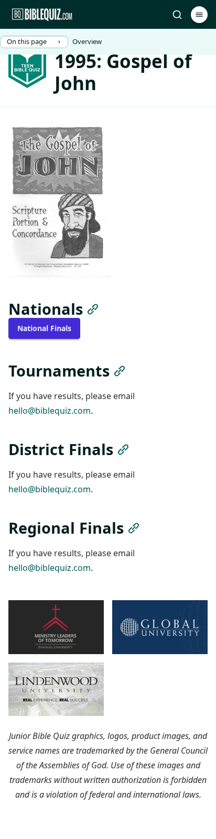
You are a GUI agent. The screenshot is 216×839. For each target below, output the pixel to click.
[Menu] (199, 14)
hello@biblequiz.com (49, 410)
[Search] (177, 14)
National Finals (44, 328)
